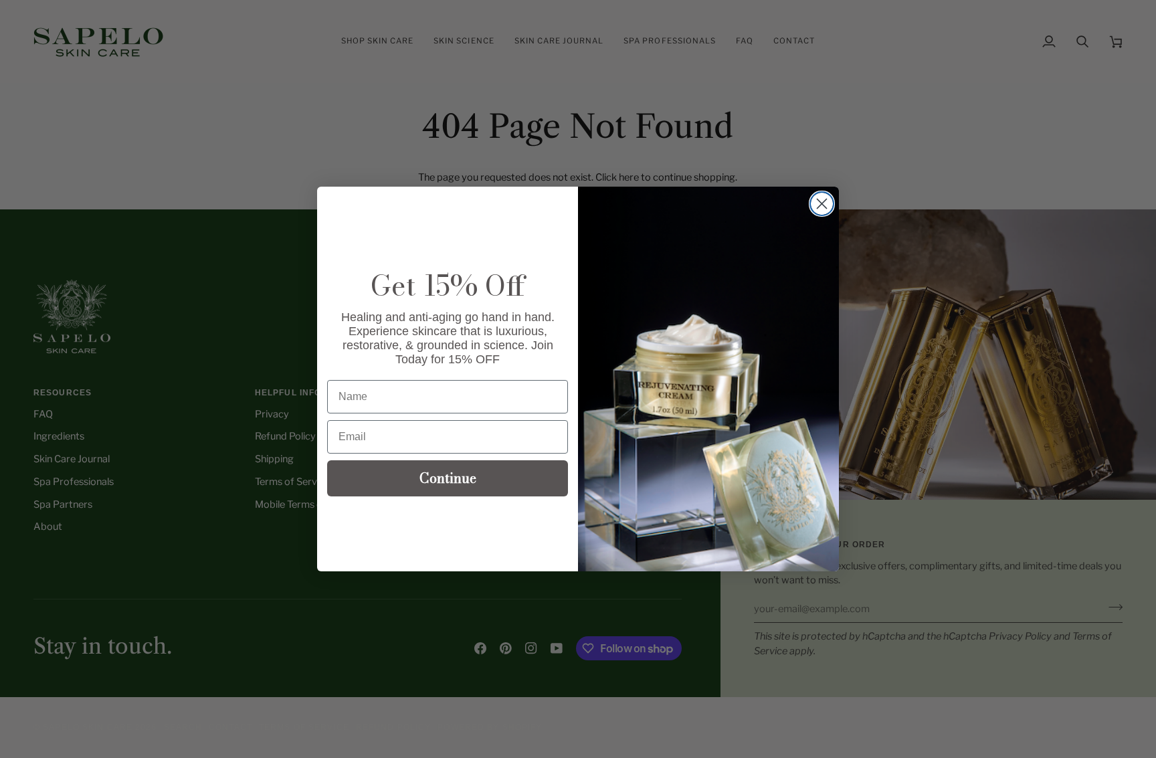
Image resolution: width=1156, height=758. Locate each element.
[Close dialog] (822, 203)
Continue (447, 478)
